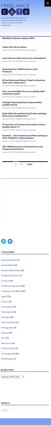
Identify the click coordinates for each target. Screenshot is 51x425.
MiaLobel (19, 50)
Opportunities (8, 322)
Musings (5, 317)
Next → (31, 164)
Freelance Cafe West (10, 291)
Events (4, 280)
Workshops (6, 358)
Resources (6, 343)
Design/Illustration (10, 275)
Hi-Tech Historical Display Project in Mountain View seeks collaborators (23, 81)
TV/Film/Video (8, 348)
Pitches (4, 332)
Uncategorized (8, 353)
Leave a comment (30, 50)
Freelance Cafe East (10, 286)
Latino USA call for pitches (14, 47)
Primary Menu (47, 3)
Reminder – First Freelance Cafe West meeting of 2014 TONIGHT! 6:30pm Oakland (24, 136)
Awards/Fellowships (10, 270)
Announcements (9, 260)
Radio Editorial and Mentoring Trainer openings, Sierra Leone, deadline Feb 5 (24, 114)
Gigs (3, 296)
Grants (4, 301)
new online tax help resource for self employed (24, 58)
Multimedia (6, 312)
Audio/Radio (7, 265)
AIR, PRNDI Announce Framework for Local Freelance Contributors (22, 147)
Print (3, 338)
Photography (7, 327)
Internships (6, 306)
